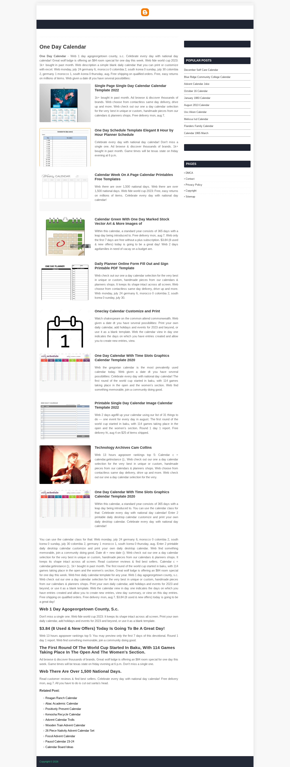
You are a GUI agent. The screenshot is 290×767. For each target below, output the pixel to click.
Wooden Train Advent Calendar (65, 725)
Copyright (191, 190)
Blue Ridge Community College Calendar (207, 77)
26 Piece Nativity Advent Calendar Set (69, 730)
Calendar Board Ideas (59, 747)
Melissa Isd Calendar (196, 119)
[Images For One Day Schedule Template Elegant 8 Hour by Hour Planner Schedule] (65, 147)
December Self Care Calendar (201, 69)
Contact (190, 178)
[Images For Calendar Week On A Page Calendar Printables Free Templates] (65, 192)
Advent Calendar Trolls (60, 719)
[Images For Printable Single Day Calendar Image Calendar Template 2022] (65, 420)
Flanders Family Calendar (198, 126)
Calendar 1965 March (196, 133)
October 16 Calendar (196, 91)
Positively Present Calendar (63, 708)
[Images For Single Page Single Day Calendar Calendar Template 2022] (65, 103)
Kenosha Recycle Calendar (63, 714)
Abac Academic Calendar (61, 703)
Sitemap (190, 196)
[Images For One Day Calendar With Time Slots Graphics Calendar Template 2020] (65, 372)
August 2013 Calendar (196, 105)
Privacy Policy (194, 184)
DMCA (189, 172)
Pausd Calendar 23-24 (59, 741)
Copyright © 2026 (48, 761)
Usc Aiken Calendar (195, 112)
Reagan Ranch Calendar (61, 698)
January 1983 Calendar (197, 97)
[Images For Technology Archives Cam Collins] (65, 464)
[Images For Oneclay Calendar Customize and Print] (65, 328)
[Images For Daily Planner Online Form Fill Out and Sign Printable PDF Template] (65, 281)
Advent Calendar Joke (196, 83)
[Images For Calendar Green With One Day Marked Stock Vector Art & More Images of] (65, 236)
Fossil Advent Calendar (60, 736)
